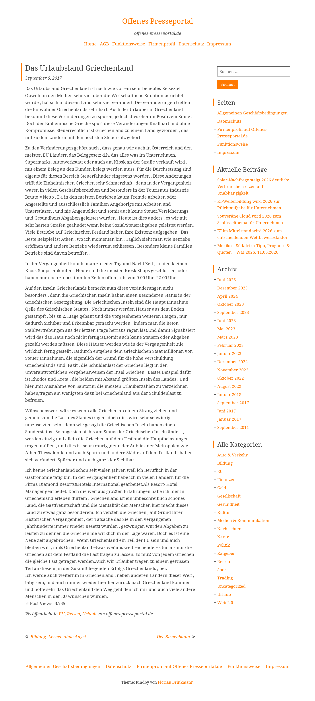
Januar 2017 (229, 419)
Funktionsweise (128, 44)
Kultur (223, 512)
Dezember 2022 (232, 361)
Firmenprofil (161, 44)
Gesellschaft (229, 496)
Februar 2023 (230, 345)
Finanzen (226, 479)
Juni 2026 (226, 280)
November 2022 (232, 370)
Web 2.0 (225, 602)
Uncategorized (231, 586)
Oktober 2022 (230, 378)
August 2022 (229, 386)
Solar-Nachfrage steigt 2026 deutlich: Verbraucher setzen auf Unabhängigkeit (253, 186)
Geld (221, 488)
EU (62, 614)
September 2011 (233, 427)
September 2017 (233, 403)
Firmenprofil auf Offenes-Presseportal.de (179, 666)
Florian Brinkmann (176, 682)
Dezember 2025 (232, 288)
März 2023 (227, 337)
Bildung (225, 463)
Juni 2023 (226, 320)
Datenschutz (191, 44)
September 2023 (233, 312)
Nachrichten (229, 528)
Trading (225, 578)
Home (90, 44)
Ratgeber (226, 553)
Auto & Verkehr (232, 455)
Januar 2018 (229, 394)
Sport (222, 570)
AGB (104, 44)
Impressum (219, 44)
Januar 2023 (229, 353)
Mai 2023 (226, 329)
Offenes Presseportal (157, 21)
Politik (223, 545)
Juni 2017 (226, 411)
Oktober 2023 (230, 304)
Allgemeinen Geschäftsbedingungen (252, 113)
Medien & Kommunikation (243, 520)
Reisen (73, 614)
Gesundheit (228, 504)
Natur (223, 537)
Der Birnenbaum (173, 636)
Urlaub (89, 614)
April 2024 (227, 296)
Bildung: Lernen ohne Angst (58, 636)
